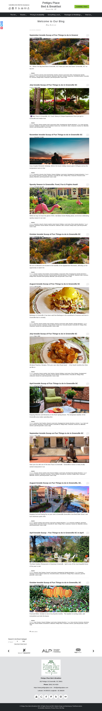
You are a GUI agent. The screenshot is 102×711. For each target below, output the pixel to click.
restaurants (47, 77)
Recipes (71, 323)
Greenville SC (64, 125)
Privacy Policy (55, 708)
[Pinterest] (1, 28)
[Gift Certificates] (13, 8)
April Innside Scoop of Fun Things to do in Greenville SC (54, 383)
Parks (71, 74)
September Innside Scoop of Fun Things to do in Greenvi (54, 35)
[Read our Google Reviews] (41, 697)
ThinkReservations (77, 706)
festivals (65, 76)
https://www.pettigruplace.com (43, 687)
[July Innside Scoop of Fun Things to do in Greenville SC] (59, 114)
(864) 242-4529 (16, 5)
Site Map (62, 708)
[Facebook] (1, 22)
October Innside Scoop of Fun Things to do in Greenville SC (55, 234)
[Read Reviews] (65, 697)
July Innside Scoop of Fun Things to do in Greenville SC (53, 85)
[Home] (10, 8)
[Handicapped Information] (28, 8)
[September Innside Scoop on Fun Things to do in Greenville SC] (59, 462)
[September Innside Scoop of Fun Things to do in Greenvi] (59, 64)
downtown (54, 76)
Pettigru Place (40, 77)
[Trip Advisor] (78, 650)
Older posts (34, 631)
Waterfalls (86, 125)
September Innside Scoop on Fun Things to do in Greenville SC (56, 433)
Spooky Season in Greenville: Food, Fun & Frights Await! (54, 184)
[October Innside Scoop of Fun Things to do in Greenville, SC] (59, 611)
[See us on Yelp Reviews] (56, 697)
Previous (8, 651)
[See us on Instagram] (61, 697)
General (61, 74)
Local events (66, 74)
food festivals (50, 74)
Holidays (58, 174)
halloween (58, 225)
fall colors (60, 76)
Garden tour (70, 76)
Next (93, 651)
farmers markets (43, 124)
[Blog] (19, 8)
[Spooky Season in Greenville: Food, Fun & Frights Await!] (59, 213)
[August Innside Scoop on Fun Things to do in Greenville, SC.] (59, 512)
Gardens (56, 74)
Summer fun (80, 125)
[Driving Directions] (16, 8)
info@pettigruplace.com (61, 687)
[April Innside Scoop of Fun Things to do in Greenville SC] (59, 412)
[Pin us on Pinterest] (51, 697)
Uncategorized (76, 74)
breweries (36, 74)
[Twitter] (1, 25)
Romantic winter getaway (43, 276)
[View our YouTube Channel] (36, 697)
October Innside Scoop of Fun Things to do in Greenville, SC (55, 582)
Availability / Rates (81, 6)
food (45, 74)
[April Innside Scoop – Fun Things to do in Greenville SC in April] (59, 562)
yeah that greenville (55, 77)
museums (34, 77)
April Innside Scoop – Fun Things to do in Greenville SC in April (57, 533)
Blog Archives (51, 25)
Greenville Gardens (78, 76)
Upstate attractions (72, 124)
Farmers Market (50, 125)
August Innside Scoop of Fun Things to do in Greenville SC (55, 284)
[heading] (51, 23)
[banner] (51, 652)
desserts (41, 74)
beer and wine (42, 76)
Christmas (44, 175)
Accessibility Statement (44, 708)
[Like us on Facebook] (46, 697)
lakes (69, 125)
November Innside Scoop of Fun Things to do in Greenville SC (56, 135)
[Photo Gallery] (22, 8)
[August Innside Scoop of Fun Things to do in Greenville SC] (59, 313)
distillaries (37, 125)
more (33, 73)
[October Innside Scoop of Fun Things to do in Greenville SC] (59, 263)
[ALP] (51, 650)
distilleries (37, 474)
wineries (32, 127)
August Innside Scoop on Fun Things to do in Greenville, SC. (55, 483)
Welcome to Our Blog (51, 21)
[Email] (25, 8)
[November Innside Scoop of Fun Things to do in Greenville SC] (59, 164)
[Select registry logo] (24, 651)
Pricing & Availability (37, 15)
